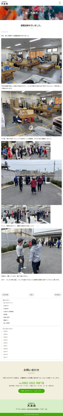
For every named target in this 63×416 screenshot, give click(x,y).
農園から (6, 320)
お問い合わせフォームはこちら (31, 391)
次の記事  (57, 294)
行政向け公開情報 (8, 311)
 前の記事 (5, 294)
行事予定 (6, 308)
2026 (6, 331)
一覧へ (31, 294)
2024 (6, 337)
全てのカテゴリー (8, 302)
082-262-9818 (33, 383)
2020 (6, 348)
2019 (6, 351)
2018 (6, 354)
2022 (6, 342)
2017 (6, 357)
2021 (6, 345)
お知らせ (6, 305)
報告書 (5, 314)
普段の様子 (7, 317)
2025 (6, 334)
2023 (6, 340)
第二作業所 (7, 323)
